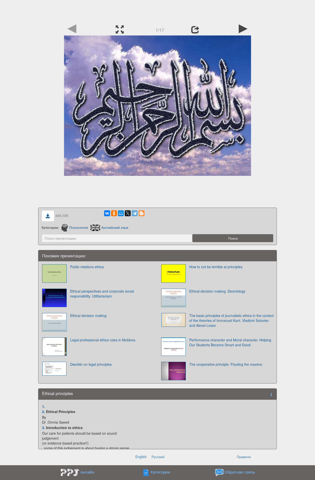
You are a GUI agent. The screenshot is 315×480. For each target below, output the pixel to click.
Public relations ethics (87, 266)
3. (43, 427)
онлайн (87, 472)
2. (43, 411)
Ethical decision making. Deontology (217, 291)
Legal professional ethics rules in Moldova (102, 339)
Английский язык (114, 227)
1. (43, 406)
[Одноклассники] (114, 213)
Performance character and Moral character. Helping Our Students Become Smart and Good (230, 342)
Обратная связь (239, 472)
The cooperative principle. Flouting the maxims (225, 364)
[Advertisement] (157, 11)
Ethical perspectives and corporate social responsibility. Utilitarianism (102, 293)
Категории (160, 472)
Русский (158, 456)
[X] (128, 213)
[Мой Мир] (121, 213)
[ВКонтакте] (107, 213)
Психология (78, 227)
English (141, 456)
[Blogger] (141, 213)
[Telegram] (135, 213)
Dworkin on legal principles (91, 364)
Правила (244, 456)
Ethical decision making (88, 315)
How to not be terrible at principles (215, 266)
